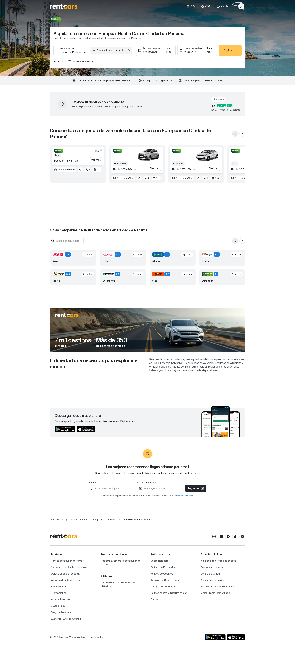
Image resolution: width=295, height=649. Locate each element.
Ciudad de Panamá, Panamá (137, 519)
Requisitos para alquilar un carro (218, 586)
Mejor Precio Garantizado (215, 592)
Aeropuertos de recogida (66, 580)
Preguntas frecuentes (212, 580)
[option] (64, 169)
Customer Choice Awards (66, 618)
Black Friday (58, 605)
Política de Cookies (162, 573)
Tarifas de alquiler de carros (67, 560)
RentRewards (58, 586)
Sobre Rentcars (159, 560)
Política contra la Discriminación (169, 592)
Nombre (93, 482)
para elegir (61, 345)
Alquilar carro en (67, 48)
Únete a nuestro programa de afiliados (118, 584)
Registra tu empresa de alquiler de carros (121, 562)
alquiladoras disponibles (110, 345)
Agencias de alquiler (76, 519)
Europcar (97, 519)
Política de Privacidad (184, 496)
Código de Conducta (163, 586)
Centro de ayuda (210, 573)
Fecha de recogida (151, 48)
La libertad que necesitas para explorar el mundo (94, 363)
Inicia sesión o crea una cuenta (218, 560)
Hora (168, 48)
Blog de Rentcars (61, 612)
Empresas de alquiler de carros (69, 567)
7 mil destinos (73, 340)
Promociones (58, 592)
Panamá (112, 519)
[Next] (242, 134)
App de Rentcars (60, 599)
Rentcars (54, 519)
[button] (221, 99)
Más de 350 (111, 340)
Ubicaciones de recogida (65, 573)
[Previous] (235, 134)
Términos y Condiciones (165, 580)
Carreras (156, 599)
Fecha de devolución (193, 48)
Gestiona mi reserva (212, 567)
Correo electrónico (147, 482)
